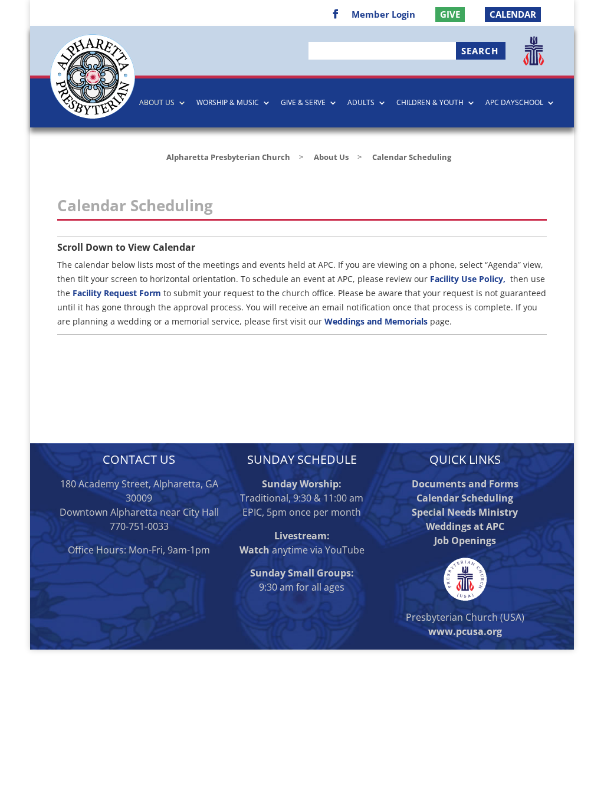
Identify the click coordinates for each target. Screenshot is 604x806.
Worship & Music (227, 103)
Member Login (383, 15)
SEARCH (479, 51)
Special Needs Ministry (465, 512)
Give (450, 14)
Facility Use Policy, (469, 278)
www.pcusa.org (465, 631)
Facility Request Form (117, 293)
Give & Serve (303, 103)
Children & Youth (430, 103)
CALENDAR (513, 14)
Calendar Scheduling (464, 498)
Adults (361, 103)
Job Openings (465, 540)
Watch (254, 549)
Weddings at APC (465, 526)
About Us (157, 103)
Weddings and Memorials (376, 321)
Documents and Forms (465, 483)
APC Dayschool (514, 103)
